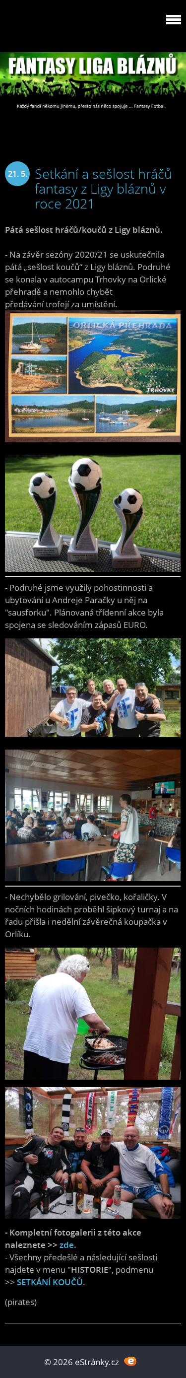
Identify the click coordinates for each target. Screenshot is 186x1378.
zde (67, 1244)
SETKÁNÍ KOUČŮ (50, 1282)
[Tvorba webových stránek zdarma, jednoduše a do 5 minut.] (130, 1361)
